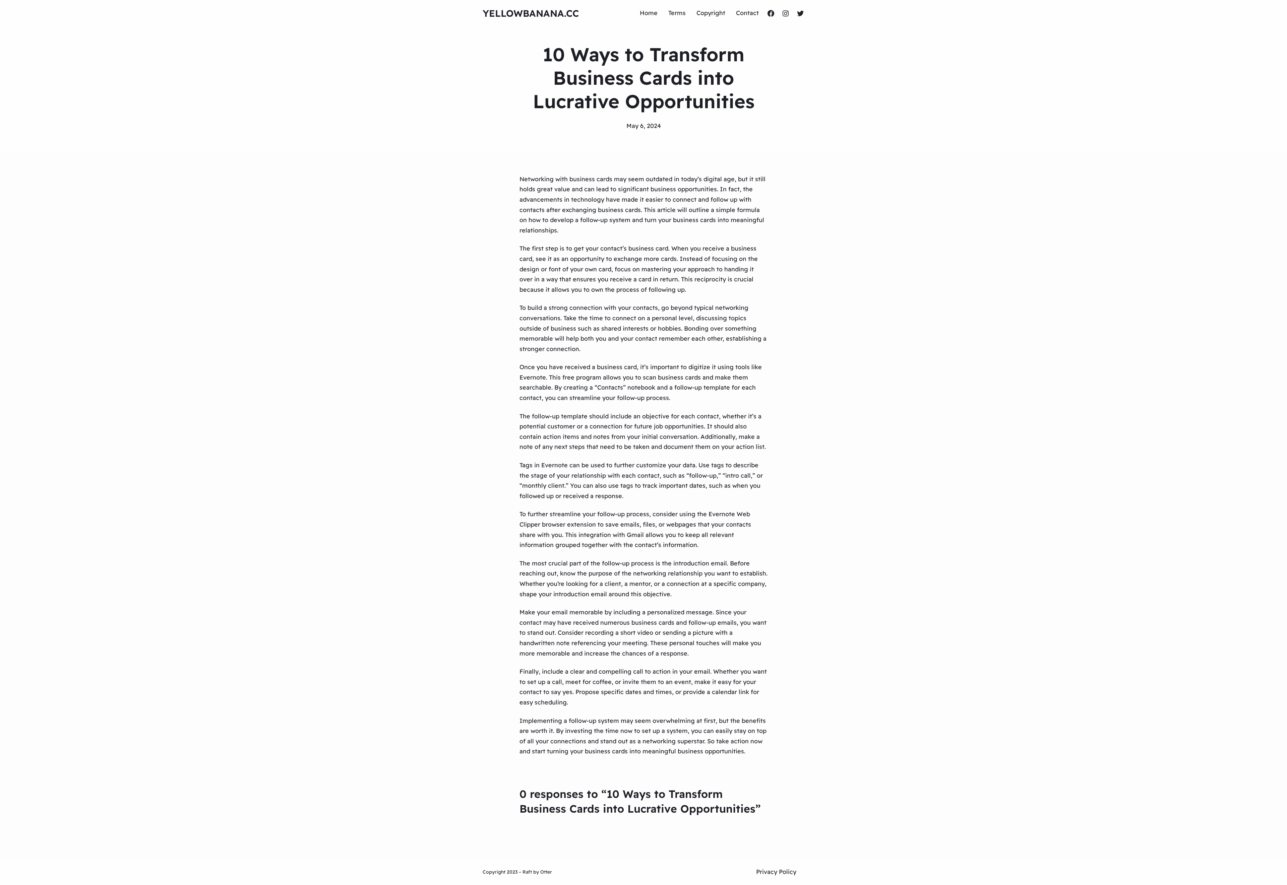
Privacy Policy (776, 872)
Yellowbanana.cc (531, 13)
